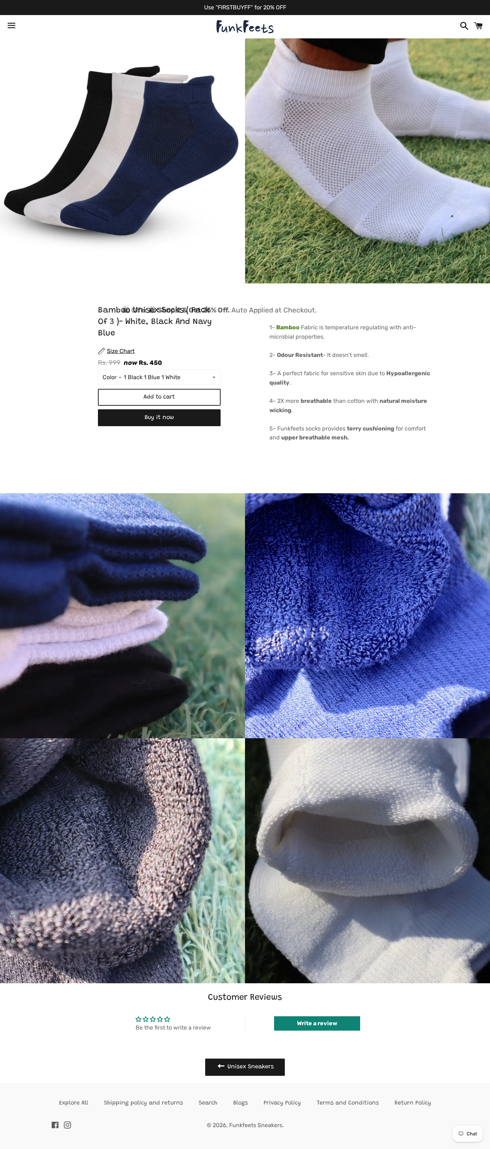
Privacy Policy (282, 1103)
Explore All (73, 1103)
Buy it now (159, 417)
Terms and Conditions (348, 1103)
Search (208, 1103)
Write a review (317, 1023)
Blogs (240, 1103)
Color (110, 377)
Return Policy (413, 1103)
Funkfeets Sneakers (255, 1125)
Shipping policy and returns (143, 1103)
